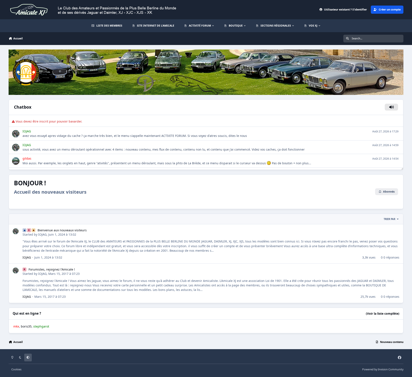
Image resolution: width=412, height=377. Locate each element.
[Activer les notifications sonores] (391, 107)
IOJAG (42, 234)
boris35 (26, 326)
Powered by (382, 369)
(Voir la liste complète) (382, 313)
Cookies (16, 369)
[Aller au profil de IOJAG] (16, 231)
